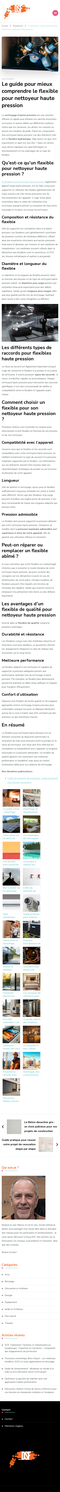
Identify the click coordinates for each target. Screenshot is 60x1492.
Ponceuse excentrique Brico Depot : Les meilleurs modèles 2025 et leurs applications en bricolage (30, 1360)
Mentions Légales (14, 1426)
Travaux (9, 1323)
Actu (7, 1274)
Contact (9, 1419)
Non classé (10, 1316)
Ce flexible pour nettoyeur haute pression (23, 182)
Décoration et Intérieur (16, 1288)
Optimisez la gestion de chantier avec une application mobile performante (26, 1380)
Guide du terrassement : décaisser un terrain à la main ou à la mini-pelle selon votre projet (29, 1370)
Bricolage (9, 1281)
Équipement (8, 79)
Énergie (8, 1295)
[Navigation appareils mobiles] (55, 13)
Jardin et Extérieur (14, 1309)
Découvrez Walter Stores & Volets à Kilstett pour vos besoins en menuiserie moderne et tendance (31, 1390)
